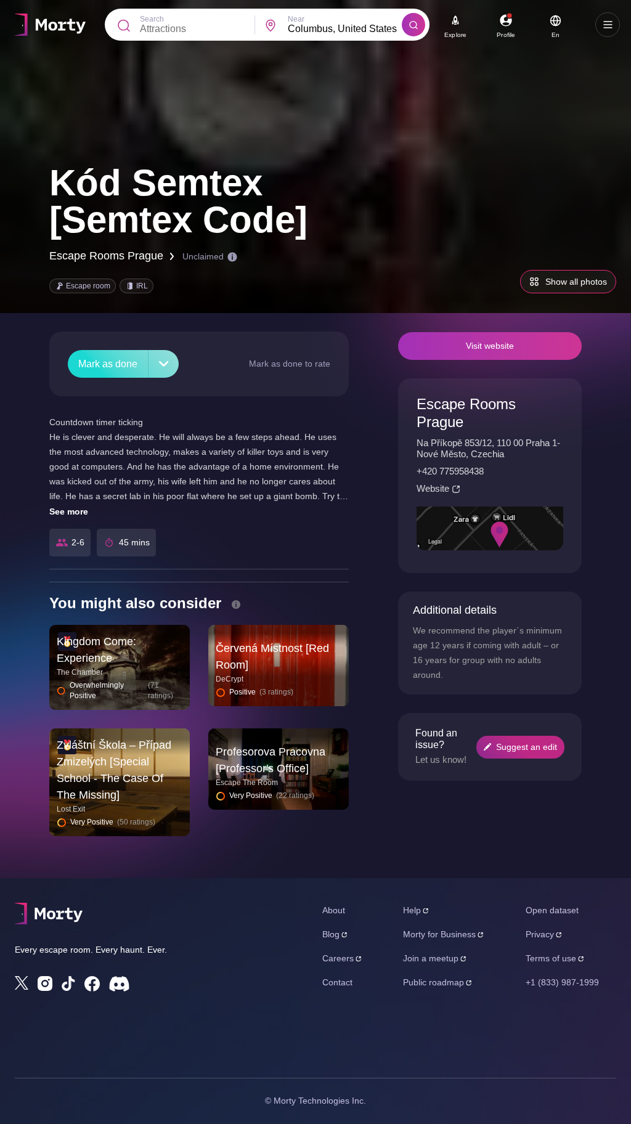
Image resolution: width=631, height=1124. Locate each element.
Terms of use (551, 958)
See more (68, 511)
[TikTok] (68, 984)
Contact (337, 982)
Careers (338, 958)
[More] (164, 364)
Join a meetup (430, 958)
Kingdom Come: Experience (96, 649)
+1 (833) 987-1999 (562, 982)
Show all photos (576, 282)
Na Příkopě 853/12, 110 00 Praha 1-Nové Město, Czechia (488, 448)
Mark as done (107, 364)
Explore (455, 34)
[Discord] (119, 984)
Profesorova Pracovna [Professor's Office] (270, 760)
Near (296, 19)
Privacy (540, 934)
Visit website (490, 346)
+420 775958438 (450, 471)
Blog (331, 934)
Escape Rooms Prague (106, 256)
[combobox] (345, 29)
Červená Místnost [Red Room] (272, 656)
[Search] (413, 24)
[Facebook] (92, 984)
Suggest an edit (526, 747)
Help (412, 910)
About (333, 910)
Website (433, 488)
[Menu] (607, 24)
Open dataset (552, 910)
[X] (21, 983)
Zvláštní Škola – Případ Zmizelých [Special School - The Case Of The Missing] (114, 770)
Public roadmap (433, 982)
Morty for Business (439, 934)
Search (152, 19)
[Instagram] (45, 983)
